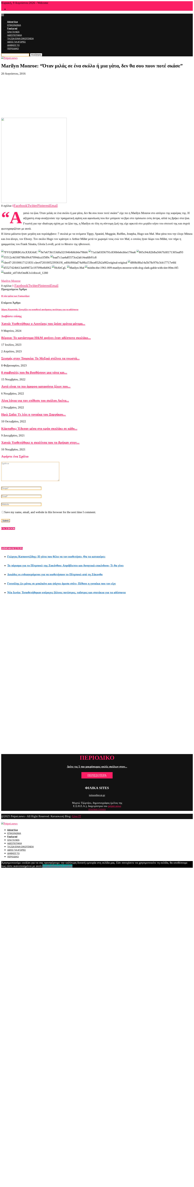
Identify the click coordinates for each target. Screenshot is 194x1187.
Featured (12, 28)
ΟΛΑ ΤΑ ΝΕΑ (13, 32)
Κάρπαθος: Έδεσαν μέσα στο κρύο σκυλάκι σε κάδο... (39, 428)
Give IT (76, 816)
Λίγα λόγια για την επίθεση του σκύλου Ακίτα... (35, 400)
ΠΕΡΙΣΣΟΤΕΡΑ (97, 775)
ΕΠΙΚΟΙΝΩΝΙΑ (14, 25)
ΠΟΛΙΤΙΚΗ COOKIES (97, 809)
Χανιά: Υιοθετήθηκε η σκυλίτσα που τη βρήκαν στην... (40, 442)
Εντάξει (46, 866)
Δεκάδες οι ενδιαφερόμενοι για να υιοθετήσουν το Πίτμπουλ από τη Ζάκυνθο (55, 574)
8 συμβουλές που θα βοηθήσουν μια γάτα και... (34, 372)
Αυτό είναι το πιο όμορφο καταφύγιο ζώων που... (35, 386)
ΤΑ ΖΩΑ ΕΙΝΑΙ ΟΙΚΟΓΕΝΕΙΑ (20, 38)
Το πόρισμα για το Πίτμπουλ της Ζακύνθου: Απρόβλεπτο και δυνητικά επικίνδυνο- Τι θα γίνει (65, 565)
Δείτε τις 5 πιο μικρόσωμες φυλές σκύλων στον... (97, 766)
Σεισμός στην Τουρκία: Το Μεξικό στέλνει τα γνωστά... (40, 358)
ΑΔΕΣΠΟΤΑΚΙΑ (14, 35)
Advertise (12, 22)
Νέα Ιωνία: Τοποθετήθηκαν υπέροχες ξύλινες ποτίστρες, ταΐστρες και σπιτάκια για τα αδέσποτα (66, 592)
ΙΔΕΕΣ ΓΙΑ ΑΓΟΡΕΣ (16, 42)
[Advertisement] (97, 96)
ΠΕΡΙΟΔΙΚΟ (13, 48)
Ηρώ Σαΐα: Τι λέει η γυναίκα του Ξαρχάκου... (33, 414)
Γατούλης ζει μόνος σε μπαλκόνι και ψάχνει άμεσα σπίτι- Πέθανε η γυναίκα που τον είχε (61, 583)
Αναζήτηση (36, 55)
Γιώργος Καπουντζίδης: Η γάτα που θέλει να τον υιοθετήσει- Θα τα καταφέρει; (56, 556)
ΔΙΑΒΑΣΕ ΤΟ (13, 45)
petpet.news (114, 806)
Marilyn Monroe (10, 280)
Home (9, 9)
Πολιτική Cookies (61, 866)
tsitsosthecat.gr (97, 795)
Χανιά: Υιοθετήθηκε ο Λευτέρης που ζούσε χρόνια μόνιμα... (43, 324)
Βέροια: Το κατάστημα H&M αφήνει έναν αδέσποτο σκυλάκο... (46, 338)
